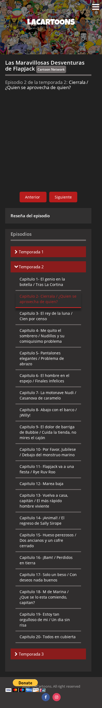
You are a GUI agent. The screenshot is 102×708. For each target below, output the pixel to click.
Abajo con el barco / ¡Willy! (48, 412)
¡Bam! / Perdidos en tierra (46, 560)
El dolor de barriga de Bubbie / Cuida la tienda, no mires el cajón (48, 432)
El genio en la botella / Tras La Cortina (42, 281)
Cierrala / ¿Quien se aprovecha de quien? (48, 299)
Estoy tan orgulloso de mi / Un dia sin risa (45, 620)
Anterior (33, 197)
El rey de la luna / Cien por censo (46, 316)
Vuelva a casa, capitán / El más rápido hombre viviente (44, 501)
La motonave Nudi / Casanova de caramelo (48, 395)
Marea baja (41, 483)
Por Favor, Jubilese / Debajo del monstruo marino (48, 452)
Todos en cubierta (48, 636)
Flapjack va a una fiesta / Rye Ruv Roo (47, 469)
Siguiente (63, 197)
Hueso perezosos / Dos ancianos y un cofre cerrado (48, 540)
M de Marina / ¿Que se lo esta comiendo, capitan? (44, 597)
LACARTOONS (51, 23)
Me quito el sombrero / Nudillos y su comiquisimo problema (42, 336)
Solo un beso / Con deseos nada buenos (48, 577)
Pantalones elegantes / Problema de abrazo (42, 358)
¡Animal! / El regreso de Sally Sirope (42, 520)
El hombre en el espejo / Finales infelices (44, 378)
